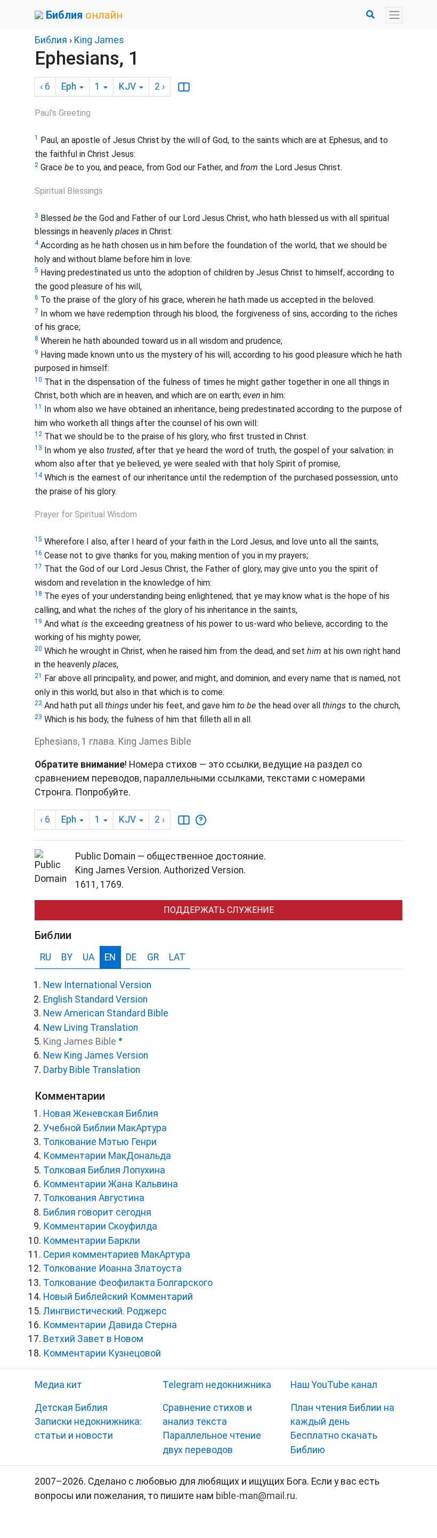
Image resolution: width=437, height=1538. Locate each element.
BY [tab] (66, 957)
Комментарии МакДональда (107, 1155)
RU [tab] (45, 957)
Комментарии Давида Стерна (110, 1325)
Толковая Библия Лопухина (104, 1170)
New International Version (97, 985)
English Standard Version (95, 999)
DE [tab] (131, 957)
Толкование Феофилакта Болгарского (128, 1282)
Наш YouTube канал (333, 1384)
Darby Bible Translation (91, 1069)
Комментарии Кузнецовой (102, 1353)
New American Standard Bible (105, 1013)
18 (38, 593)
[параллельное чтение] (184, 87)
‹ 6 (45, 86)
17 (38, 566)
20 (38, 648)
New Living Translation (90, 1027)
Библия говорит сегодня (97, 1212)
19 (38, 621)
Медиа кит (58, 1384)
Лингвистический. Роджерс (105, 1311)
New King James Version (95, 1055)
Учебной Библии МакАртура (105, 1128)
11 (38, 407)
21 (38, 676)
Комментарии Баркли (91, 1240)
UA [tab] (88, 957)
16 (38, 553)
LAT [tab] (177, 957)
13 (38, 448)
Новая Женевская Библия (100, 1113)
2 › (160, 86)
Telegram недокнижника (217, 1384)
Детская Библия (71, 1407)
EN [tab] (110, 957)
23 (38, 717)
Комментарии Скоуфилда (100, 1226)
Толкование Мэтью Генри (100, 1142)
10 (38, 379)
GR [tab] (153, 957)
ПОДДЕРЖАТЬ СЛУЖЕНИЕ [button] (219, 910)
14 (38, 475)
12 (38, 434)
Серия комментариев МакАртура (116, 1254)
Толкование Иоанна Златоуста (112, 1268)
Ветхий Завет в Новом (93, 1339)
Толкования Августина (93, 1198)
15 (38, 539)
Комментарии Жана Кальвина (110, 1184)
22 (38, 703)
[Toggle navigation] (394, 15)
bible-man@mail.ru (255, 1495)
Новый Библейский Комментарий (118, 1296)
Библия (51, 40)
